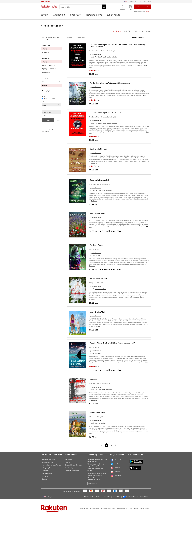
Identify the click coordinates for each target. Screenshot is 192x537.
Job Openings (69, 468)
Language (45, 78)
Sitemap (44, 479)
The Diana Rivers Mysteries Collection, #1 (102, 51)
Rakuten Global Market (108, 508)
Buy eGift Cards (47, 473)
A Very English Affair (97, 312)
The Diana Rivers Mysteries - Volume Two (105, 113)
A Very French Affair (97, 213)
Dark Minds (98, 255)
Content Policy (144, 497)
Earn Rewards (45, 1)
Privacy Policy (116, 497)
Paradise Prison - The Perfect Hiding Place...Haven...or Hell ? (112, 343)
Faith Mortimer (96, 54)
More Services (133, 508)
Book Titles (127, 31)
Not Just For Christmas (98, 278)
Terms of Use (106, 497)
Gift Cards (142, 1)
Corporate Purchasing (72, 470)
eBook (45, 52)
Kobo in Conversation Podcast (51, 465)
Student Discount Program (73, 465)
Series (148, 31)
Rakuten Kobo (49, 7)
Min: (43, 101)
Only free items (48, 116)
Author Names (139, 31)
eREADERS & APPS (93, 15)
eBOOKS (45, 15)
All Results (117, 31)
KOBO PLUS (75, 15)
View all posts (92, 483)
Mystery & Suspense (49, 69)
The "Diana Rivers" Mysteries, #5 (99, 383)
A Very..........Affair (100, 289)
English (44, 85)
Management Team (48, 462)
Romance (46, 72)
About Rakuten (144, 508)
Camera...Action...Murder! (99, 180)
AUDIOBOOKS (59, 15)
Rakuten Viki (84, 508)
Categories (46, 58)
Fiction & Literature (49, 65)
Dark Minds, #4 (94, 347)
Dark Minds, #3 (94, 249)
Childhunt (93, 379)
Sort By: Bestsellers (138, 37)
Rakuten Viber (94, 508)
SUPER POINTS (114, 15)
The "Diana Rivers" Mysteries (103, 190)
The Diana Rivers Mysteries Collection (106, 57)
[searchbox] (83, 7)
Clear (58, 120)
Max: (43, 109)
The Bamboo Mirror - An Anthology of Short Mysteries (110, 83)
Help (149, 1)
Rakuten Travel (122, 508)
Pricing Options (47, 91)
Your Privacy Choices (132, 497)
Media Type (46, 45)
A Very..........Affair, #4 (96, 283)
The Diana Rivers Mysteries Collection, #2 (102, 117)
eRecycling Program (48, 468)
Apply (48, 120)
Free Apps (45, 470)
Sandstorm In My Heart (98, 149)
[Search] (104, 7)
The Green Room (96, 245)
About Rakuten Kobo (48, 459)
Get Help (45, 476)
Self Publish (68, 459)
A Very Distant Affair (97, 413)
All (44, 49)
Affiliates (67, 462)
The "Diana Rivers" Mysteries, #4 (99, 184)
